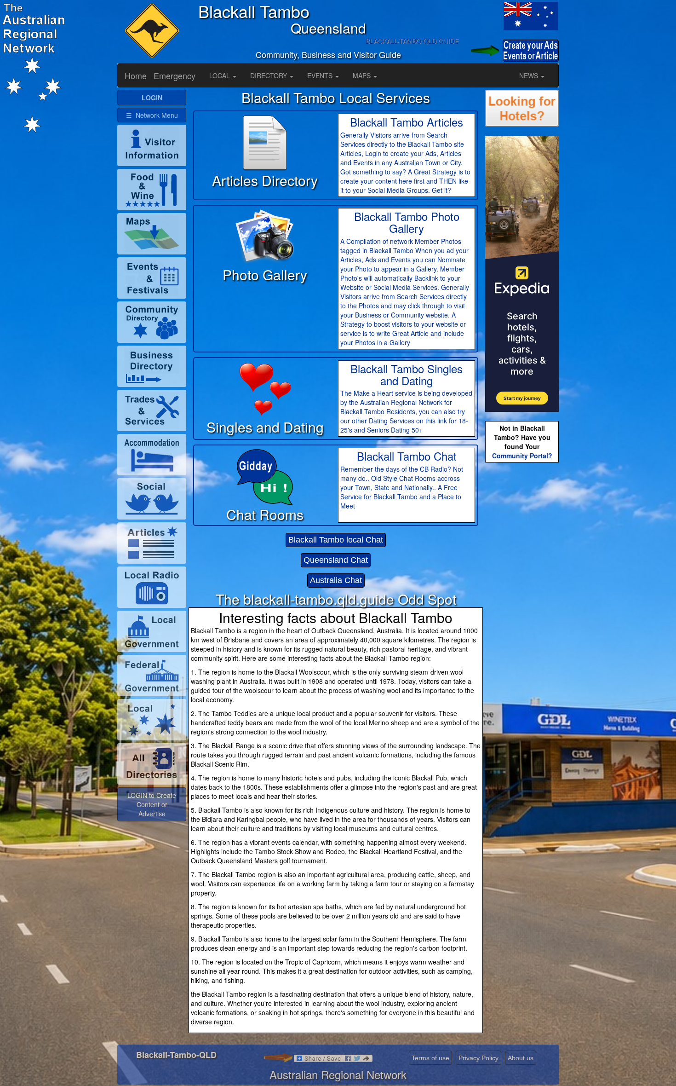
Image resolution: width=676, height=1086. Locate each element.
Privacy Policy (478, 1058)
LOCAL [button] (220, 75)
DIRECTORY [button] (269, 75)
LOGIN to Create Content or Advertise (151, 804)
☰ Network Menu (152, 115)
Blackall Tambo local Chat (335, 539)
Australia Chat (336, 580)
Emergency (174, 75)
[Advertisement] (522, 610)
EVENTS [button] (320, 75)
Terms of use (430, 1058)
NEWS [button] (529, 75)
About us (520, 1058)
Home (136, 75)
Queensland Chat (336, 560)
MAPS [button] (362, 75)
